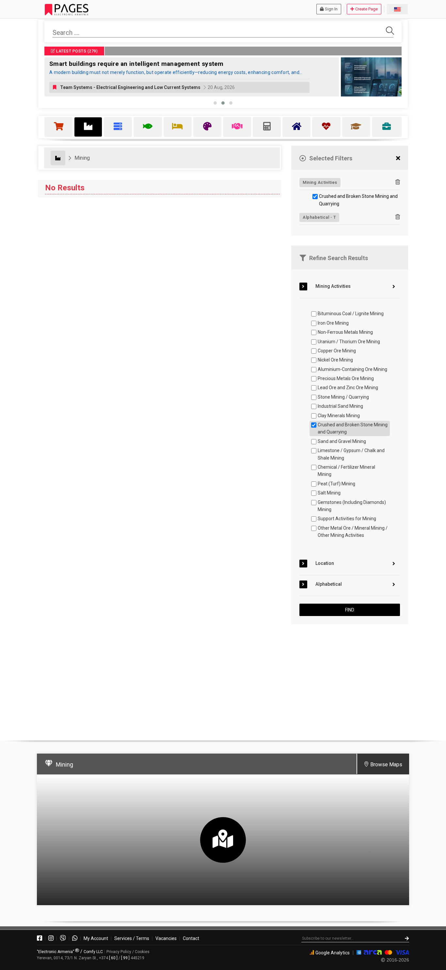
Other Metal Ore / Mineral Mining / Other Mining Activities (353, 531)
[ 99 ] (125, 958)
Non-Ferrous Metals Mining (345, 332)
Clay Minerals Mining (339, 415)
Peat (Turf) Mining (336, 483)
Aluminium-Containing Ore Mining (352, 369)
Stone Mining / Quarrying (343, 397)
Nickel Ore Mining (335, 359)
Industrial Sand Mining (340, 406)
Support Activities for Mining (347, 518)
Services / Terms (131, 938)
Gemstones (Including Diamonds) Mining (352, 506)
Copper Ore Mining (337, 350)
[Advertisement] (349, 679)
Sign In (331, 9)
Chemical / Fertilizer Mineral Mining (346, 470)
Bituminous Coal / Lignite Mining (351, 313)
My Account (96, 938)
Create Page (366, 9)
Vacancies (166, 938)
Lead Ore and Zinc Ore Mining (348, 387)
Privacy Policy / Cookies (128, 951)
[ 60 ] (113, 958)
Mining (82, 158)
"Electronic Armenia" (56, 951)
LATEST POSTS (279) (76, 51)
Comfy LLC (93, 951)
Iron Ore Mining (333, 323)
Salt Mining (329, 492)
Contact (191, 938)
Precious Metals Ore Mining (346, 378)
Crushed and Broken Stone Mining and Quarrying (358, 200)
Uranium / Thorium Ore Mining (349, 341)
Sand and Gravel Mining (342, 441)
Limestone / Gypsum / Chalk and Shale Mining (351, 454)
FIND (349, 609)
